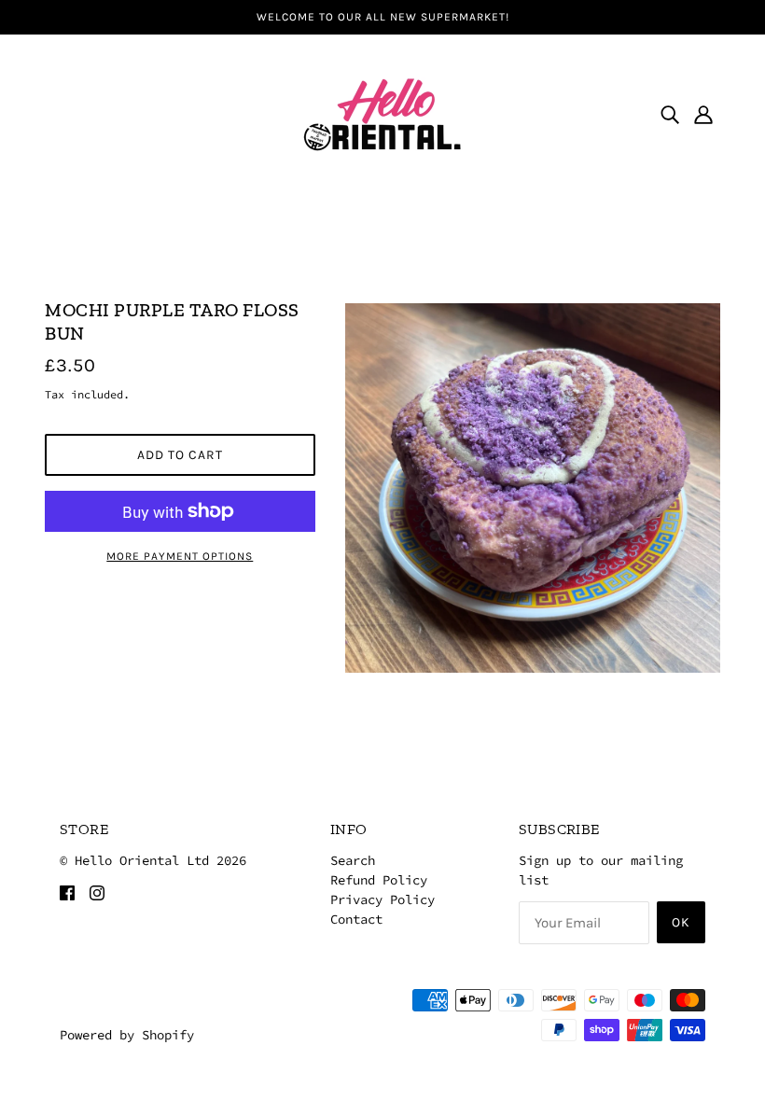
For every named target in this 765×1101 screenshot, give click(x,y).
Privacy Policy (382, 899)
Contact (356, 919)
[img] (670, 114)
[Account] (703, 114)
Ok (681, 922)
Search (352, 860)
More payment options (179, 556)
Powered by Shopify (127, 1034)
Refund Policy (378, 879)
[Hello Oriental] (382, 112)
